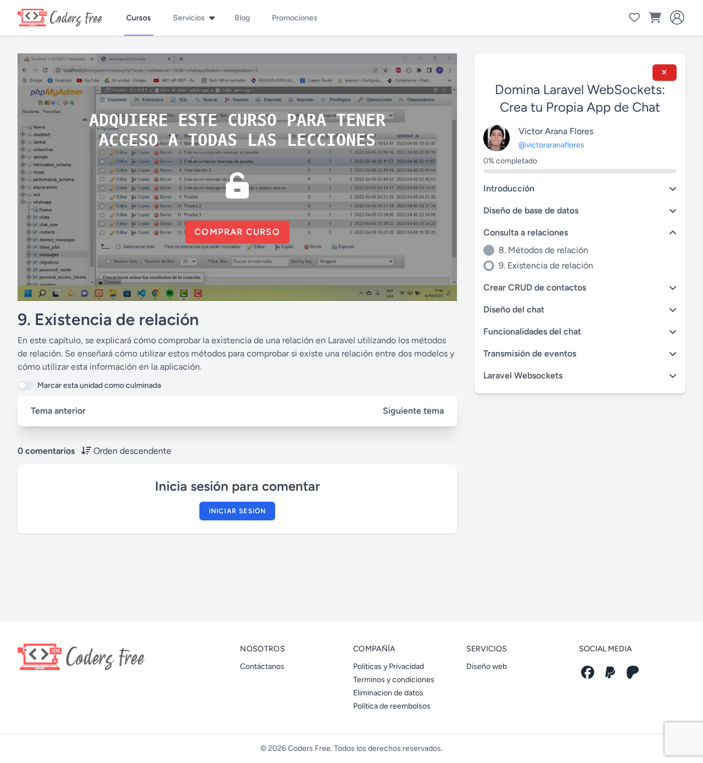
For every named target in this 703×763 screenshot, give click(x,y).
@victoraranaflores (551, 145)
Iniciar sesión (237, 511)
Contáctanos (262, 666)
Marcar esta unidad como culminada (99, 385)
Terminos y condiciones (393, 679)
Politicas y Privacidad (388, 666)
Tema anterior (58, 410)
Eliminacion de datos (388, 693)
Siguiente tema (413, 410)
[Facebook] (587, 672)
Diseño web (486, 666)
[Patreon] (632, 672)
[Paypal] (610, 672)
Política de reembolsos (392, 706)
